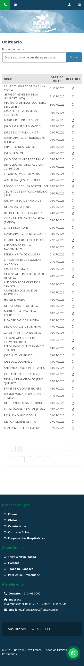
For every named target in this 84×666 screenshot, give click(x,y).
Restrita (70, 9)
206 (39, 459)
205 (29, 459)
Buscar (74, 57)
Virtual (17, 526)
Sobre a (22, 557)
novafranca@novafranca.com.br (16, 9)
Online (18, 532)
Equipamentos (26, 538)
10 (13, 459)
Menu (79, 9)
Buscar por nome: (13, 49)
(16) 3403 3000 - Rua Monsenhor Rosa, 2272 (6, 9)
